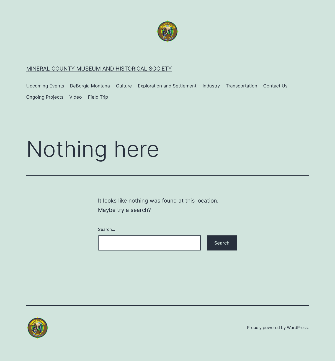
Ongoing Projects (44, 97)
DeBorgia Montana (90, 86)
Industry (211, 86)
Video (75, 97)
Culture (124, 86)
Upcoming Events (45, 86)
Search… (106, 229)
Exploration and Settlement (167, 86)
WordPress (297, 327)
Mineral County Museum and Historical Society (99, 68)
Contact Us (275, 86)
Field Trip (98, 97)
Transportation (241, 86)
